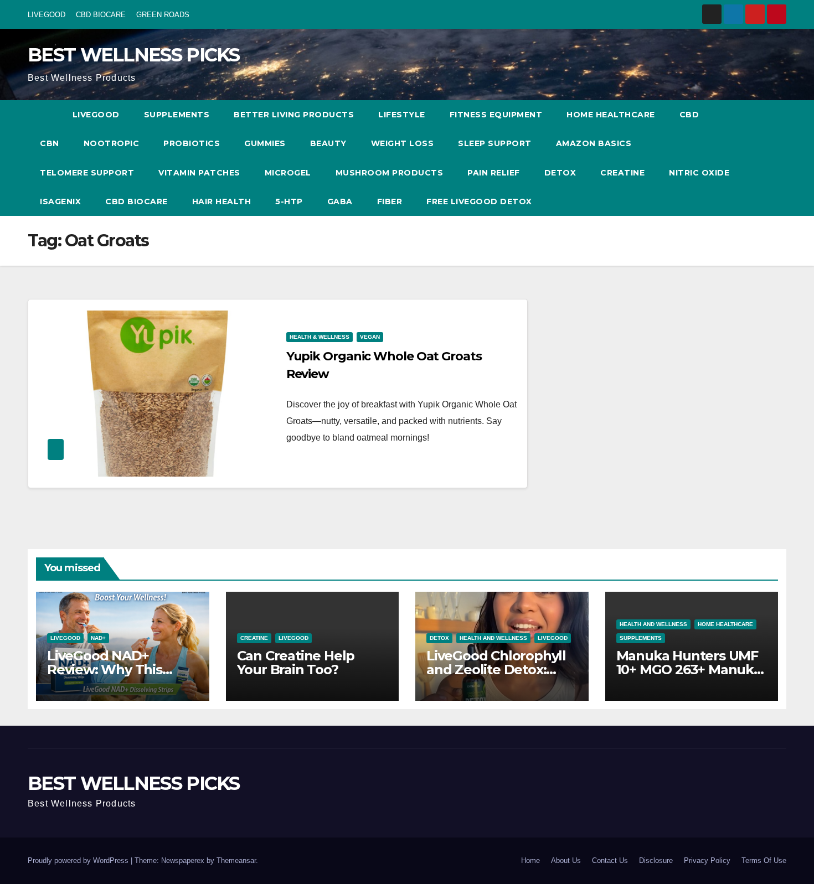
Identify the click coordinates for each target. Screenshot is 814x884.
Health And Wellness (493, 638)
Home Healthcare (610, 115)
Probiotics (191, 143)
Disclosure (656, 860)
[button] (757, 158)
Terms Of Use (763, 860)
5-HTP (289, 201)
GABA (340, 201)
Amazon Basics (594, 143)
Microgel (288, 173)
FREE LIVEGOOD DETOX (479, 201)
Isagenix (60, 201)
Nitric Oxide (699, 173)
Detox (560, 173)
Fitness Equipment (496, 115)
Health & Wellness (319, 337)
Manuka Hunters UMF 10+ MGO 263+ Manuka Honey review (688, 669)
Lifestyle (401, 115)
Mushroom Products (390, 173)
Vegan (370, 337)
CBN (49, 143)
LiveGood (96, 115)
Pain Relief (493, 173)
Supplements (177, 115)
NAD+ (98, 638)
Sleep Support (495, 143)
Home (530, 860)
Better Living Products (294, 115)
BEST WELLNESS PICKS (134, 54)
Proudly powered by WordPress (79, 860)
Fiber (390, 201)
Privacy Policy (707, 860)
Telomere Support (87, 173)
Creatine (622, 173)
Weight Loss (402, 143)
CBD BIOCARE (101, 15)
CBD (689, 115)
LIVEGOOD (46, 15)
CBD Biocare (136, 201)
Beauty (328, 143)
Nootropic (112, 143)
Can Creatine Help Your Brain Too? (296, 663)
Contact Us (610, 860)
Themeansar (236, 860)
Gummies (265, 143)
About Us (566, 860)
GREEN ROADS (162, 15)
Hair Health (221, 201)
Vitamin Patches (199, 173)
